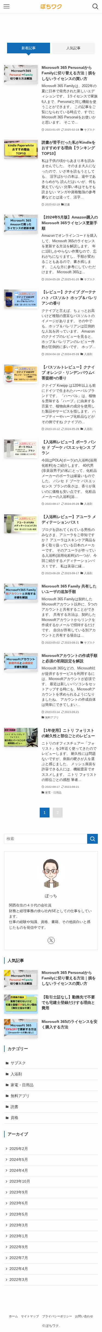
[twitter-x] (51, 940)
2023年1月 (19, 1236)
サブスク (18, 1063)
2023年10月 (20, 1181)
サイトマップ (30, 1316)
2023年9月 (19, 1192)
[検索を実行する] (92, 839)
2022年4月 (19, 1269)
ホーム (13, 1316)
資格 (14, 1118)
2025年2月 (19, 1149)
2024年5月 (19, 1160)
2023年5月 (19, 1214)
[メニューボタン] (6, 6)
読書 (14, 1107)
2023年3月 (19, 1225)
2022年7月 (19, 1258)
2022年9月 (19, 1247)
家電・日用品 (22, 1085)
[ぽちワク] (51, 6)
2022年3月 (19, 1280)
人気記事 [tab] (73, 48)
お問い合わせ (84, 1316)
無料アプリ (20, 1096)
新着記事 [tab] (28, 48)
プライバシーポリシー (57, 1316)
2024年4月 (19, 1170)
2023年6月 (19, 1203)
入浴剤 (16, 1074)
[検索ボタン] (95, 6)
